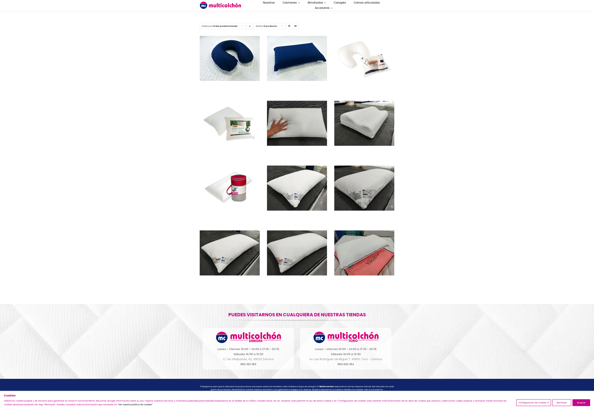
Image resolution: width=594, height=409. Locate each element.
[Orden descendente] (250, 26)
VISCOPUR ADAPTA (364, 282)
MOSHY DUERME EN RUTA (229, 152)
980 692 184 (345, 364)
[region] (297, 400)
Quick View (230, 59)
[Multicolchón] (220, 3)
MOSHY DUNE (297, 152)
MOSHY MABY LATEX (364, 217)
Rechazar (562, 402)
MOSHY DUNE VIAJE (230, 217)
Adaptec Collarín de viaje (229, 87)
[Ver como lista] (295, 26)
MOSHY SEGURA (296, 282)
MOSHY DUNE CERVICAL (364, 152)
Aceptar (581, 402)
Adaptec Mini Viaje (297, 87)
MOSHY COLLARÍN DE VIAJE (364, 87)
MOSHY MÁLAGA (230, 282)
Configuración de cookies (532, 402)
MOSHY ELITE (297, 217)
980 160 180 (248, 364)
